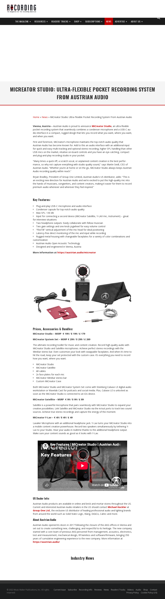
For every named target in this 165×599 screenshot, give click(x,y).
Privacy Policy (132, 592)
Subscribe (72, 589)
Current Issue (60, 589)
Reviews (98, 589)
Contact (153, 589)
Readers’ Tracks (118, 589)
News (108, 21)
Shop (76, 21)
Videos (130, 589)
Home (36, 117)
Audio (138, 589)
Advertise (120, 21)
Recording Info (85, 589)
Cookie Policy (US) (149, 592)
